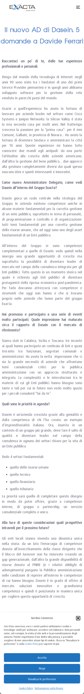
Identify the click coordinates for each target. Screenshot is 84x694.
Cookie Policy (32, 644)
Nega (42, 668)
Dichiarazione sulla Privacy (49, 688)
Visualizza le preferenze (42, 679)
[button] (78, 618)
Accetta (42, 658)
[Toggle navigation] (67, 7)
